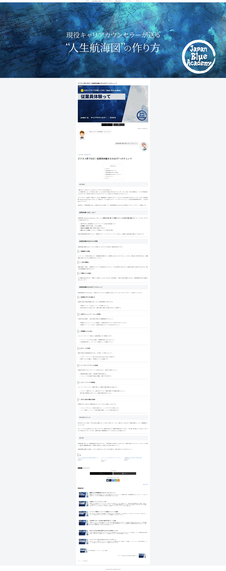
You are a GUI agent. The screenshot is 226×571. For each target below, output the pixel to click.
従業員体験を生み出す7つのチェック (113, 174)
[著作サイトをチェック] (107, 480)
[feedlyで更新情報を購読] (116, 480)
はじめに (107, 168)
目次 (111, 166)
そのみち (86, 154)
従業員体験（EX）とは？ (111, 170)
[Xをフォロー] (110, 480)
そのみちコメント (109, 176)
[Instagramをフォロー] (113, 480)
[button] (119, 124)
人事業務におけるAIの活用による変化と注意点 (133, 457)
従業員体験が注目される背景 (112, 172)
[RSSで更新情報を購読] (118, 480)
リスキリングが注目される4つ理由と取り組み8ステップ (88, 457)
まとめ (107, 178)
